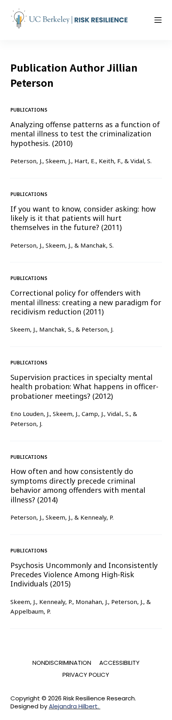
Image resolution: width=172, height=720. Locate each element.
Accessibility (119, 663)
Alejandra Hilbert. (74, 706)
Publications (28, 109)
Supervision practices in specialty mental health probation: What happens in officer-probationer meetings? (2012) (84, 386)
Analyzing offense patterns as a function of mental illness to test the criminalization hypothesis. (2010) (85, 134)
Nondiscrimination (61, 663)
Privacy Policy (85, 675)
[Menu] (158, 20)
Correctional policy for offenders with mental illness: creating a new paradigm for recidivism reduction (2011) (85, 302)
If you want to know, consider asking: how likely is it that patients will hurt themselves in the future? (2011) (83, 218)
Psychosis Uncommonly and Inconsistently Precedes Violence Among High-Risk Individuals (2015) (84, 574)
